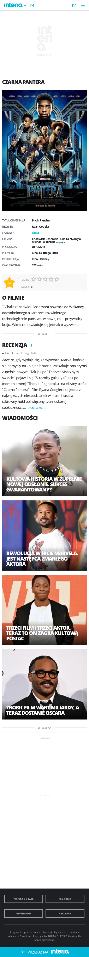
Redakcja (65, 899)
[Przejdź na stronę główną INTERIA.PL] (13, 5)
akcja (35, 233)
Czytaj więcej (36, 408)
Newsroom (23, 913)
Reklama (65, 913)
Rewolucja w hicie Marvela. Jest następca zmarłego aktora (42, 558)
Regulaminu (60, 932)
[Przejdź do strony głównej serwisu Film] (29, 6)
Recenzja (15, 345)
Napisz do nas (24, 899)
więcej (59, 242)
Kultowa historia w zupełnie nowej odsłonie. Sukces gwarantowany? (44, 484)
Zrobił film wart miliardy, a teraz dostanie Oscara (42, 710)
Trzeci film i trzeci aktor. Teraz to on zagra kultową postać (42, 633)
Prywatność (25, 935)
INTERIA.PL (53, 935)
